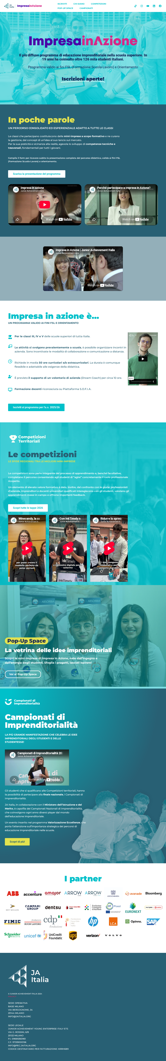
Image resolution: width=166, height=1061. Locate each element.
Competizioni (98, 4)
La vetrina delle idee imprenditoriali (58, 650)
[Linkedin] (154, 6)
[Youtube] (147, 6)
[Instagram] (141, 6)
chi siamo (78, 4)
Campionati (86, 8)
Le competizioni (42, 454)
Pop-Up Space (65, 8)
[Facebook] (160, 6)
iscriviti (62, 4)
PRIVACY (12, 996)
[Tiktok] (135, 6)
